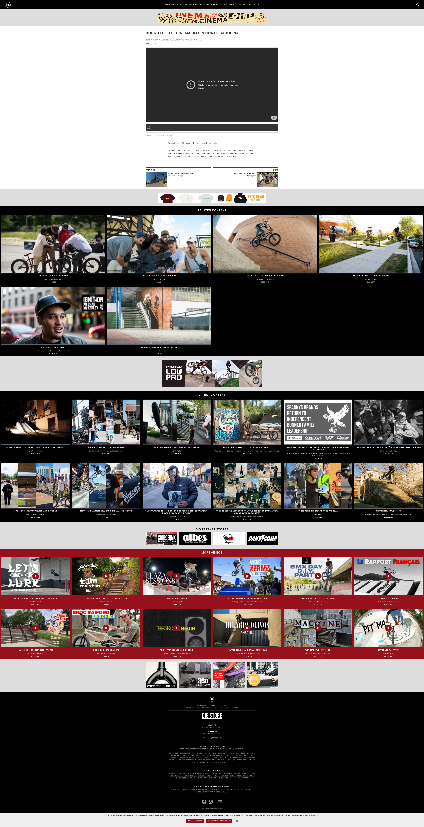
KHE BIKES (179, 775)
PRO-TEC (246, 775)
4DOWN (247, 778)
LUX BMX (201, 775)
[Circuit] (161, 538)
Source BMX (201, 791)
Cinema (177, 143)
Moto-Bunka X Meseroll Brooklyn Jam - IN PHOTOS (106, 511)
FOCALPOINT (242, 773)
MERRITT (217, 775)
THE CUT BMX (221, 773)
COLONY (212, 773)
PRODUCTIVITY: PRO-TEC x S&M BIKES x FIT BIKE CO (247, 447)
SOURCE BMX (183, 778)
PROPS (239, 775)
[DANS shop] (229, 538)
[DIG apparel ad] (212, 198)
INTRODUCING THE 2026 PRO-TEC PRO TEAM (317, 511)
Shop (224, 5)
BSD (189, 773)
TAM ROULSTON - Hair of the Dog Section (106, 598)
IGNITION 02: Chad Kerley (53, 347)
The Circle (243, 5)
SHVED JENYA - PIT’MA (388, 650)
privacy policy (315, 815)
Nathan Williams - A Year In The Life (159, 347)
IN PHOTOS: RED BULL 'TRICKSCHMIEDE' (106, 447)
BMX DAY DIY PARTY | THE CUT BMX (318, 598)
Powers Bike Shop (231, 789)
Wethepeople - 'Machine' (317, 650)
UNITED (225, 778)
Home (167, 5)
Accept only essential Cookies (219, 820)
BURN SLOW (196, 773)
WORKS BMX (239, 778)
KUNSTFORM (192, 775)
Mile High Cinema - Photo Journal (159, 276)
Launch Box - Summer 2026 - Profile (35, 650)
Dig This (183, 5)
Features (193, 5)
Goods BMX (209, 789)
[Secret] (195, 538)
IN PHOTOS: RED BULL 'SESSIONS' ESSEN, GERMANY (176, 447)
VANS (231, 778)
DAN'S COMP (231, 773)
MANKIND (209, 775)
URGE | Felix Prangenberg (181, 173)
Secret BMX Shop (246, 789)
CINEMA (205, 773)
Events (232, 5)
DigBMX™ (224, 705)
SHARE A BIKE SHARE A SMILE (211, 778)
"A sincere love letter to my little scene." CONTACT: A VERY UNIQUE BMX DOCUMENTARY (247, 512)
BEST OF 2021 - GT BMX (245, 173)
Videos (175, 5)
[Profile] (262, 675)
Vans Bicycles (221, 791)
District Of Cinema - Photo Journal (370, 276)
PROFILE (233, 775)
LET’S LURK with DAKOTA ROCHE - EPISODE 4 (35, 598)
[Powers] (262, 538)
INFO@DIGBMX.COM (214, 738)
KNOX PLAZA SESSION (177, 598)
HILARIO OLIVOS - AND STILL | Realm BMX (247, 650)
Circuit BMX (181, 789)
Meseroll (219, 789)
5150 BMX (200, 789)
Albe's (173, 789)
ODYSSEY (224, 775)
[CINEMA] (229, 675)
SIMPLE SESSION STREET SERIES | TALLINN (247, 598)
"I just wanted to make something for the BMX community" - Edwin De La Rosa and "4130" (176, 512)
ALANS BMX (173, 773)
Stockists (216, 5)
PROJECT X (254, 5)
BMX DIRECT (183, 773)
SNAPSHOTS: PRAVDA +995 (388, 511)
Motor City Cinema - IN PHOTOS (53, 276)
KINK (185, 775)
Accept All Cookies (195, 820)
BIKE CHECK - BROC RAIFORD (106, 650)
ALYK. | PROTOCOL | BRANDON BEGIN (177, 650)
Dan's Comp (191, 789)
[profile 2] (212, 18)
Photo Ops (204, 5)
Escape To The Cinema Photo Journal (265, 276)
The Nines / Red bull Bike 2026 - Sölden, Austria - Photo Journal (388, 447)
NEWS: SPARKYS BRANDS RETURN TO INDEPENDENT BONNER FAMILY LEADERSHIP (317, 448)
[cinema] (149, 127)
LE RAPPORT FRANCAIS (388, 598)
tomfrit (212, 808)
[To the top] (212, 699)
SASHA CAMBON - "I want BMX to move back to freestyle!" (35, 447)
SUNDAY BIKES (194, 778)
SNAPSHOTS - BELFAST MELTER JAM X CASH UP (35, 511)
